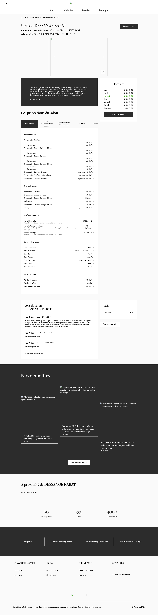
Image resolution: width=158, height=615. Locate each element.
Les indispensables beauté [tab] (47, 124)
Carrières (82, 575)
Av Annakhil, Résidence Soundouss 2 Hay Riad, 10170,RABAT (57, 30)
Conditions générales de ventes (25, 607)
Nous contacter (52, 570)
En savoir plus (34, 99)
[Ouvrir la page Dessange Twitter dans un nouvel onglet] (71, 34)
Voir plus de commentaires (34, 353)
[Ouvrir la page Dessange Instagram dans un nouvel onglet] (63, 34)
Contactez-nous (129, 26)
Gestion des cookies (93, 607)
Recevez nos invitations (121, 575)
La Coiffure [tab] (29, 124)
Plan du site (51, 575)
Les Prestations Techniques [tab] (64, 124)
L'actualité (18, 570)
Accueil (32, 17)
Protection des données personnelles (53, 607)
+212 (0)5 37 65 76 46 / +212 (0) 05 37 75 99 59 (40, 34)
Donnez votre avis (110, 324)
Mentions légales (76, 607)
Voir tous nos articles (79, 462)
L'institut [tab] (81, 124)
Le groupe (18, 575)
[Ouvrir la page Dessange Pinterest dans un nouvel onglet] (74, 34)
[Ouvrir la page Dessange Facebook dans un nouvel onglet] (67, 34)
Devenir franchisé (86, 570)
